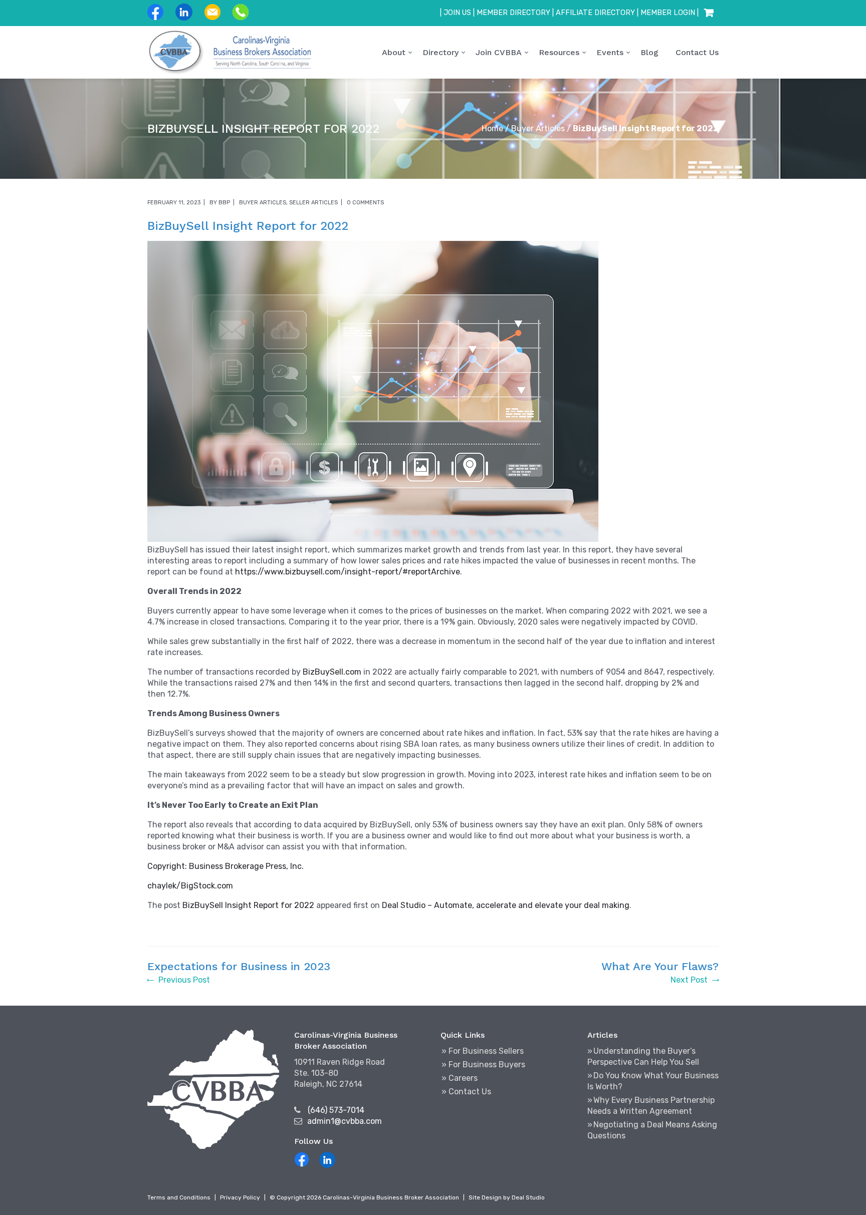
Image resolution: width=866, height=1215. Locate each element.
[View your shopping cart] (708, 13)
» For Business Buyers (483, 1064)
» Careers (460, 1078)
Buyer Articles (538, 128)
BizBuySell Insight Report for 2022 (248, 905)
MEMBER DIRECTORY (513, 13)
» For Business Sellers (483, 1051)
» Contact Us (466, 1091)
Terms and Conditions (178, 1197)
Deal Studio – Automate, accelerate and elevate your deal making (505, 905)
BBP (224, 202)
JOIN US (457, 13)
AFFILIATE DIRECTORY (595, 13)
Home (492, 128)
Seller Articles (313, 202)
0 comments (365, 202)
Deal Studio (528, 1197)
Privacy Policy (240, 1197)
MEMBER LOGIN (667, 13)
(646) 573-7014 (336, 1110)
